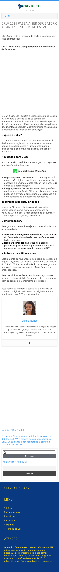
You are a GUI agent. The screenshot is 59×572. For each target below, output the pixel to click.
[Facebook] (29, 343)
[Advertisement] (29, 82)
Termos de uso (14, 528)
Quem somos (13, 512)
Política (10, 524)
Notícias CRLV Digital (13, 430)
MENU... (8, 16)
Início (9, 508)
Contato (10, 520)
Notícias (10, 516)
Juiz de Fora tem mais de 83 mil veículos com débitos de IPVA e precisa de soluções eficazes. (27, 437)
